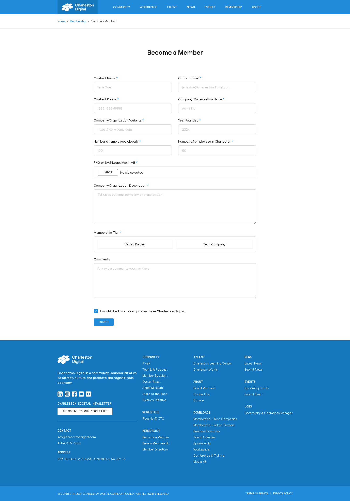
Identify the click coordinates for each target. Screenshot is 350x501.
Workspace (148, 7)
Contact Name (106, 78)
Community (121, 7)
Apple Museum (152, 387)
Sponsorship (202, 443)
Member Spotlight (155, 375)
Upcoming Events (256, 388)
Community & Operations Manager (268, 413)
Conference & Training (208, 455)
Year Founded (189, 120)
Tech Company (214, 244)
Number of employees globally (117, 141)
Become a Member (155, 437)
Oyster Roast (151, 381)
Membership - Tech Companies (215, 419)
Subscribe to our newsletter (85, 411)
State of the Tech (154, 394)
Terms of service (256, 493)
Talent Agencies (204, 437)
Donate (198, 400)
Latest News (253, 363)
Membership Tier (107, 232)
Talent (172, 7)
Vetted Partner (135, 244)
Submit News (253, 369)
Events (210, 7)
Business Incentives (206, 431)
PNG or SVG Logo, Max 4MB (116, 162)
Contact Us (201, 394)
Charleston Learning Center (212, 363)
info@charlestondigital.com (77, 437)
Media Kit (199, 461)
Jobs (248, 406)
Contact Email (189, 78)
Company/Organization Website (119, 120)
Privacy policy (282, 493)
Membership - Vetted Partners (214, 425)
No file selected (123, 172)
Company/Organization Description (121, 185)
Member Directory (155, 449)
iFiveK (146, 363)
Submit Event (253, 394)
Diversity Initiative (154, 400)
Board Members (204, 388)
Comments (102, 259)
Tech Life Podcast (155, 369)
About (256, 7)
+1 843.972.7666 (69, 443)
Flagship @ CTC (153, 418)
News (191, 7)
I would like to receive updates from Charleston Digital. (142, 311)
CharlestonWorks (205, 369)
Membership (233, 7)
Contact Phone (106, 99)
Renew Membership (156, 443)
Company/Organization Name (201, 99)
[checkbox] (96, 311)
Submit (104, 322)
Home (61, 21)
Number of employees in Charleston (206, 141)
